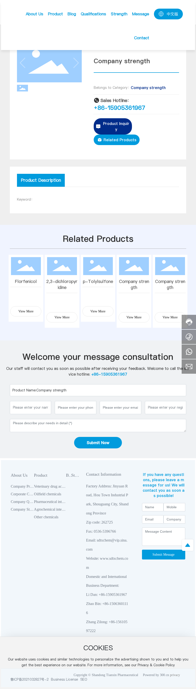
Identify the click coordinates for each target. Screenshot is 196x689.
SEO (83, 679)
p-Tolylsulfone (98, 281)
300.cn (164, 675)
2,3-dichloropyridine (61, 284)
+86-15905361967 (119, 107)
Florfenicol (26, 281)
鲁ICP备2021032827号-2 (29, 679)
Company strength (148, 87)
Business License (64, 679)
